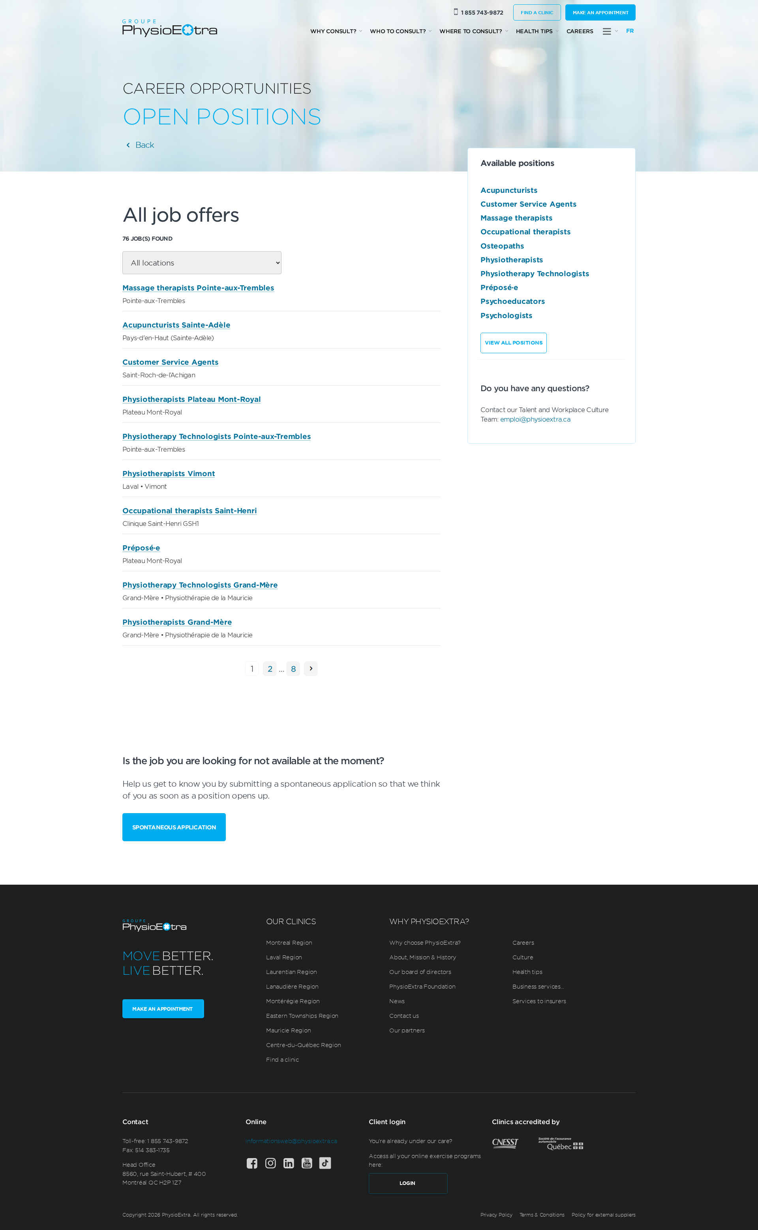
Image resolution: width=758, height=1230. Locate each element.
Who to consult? (398, 31)
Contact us (404, 1015)
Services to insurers (539, 1000)
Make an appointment (601, 12)
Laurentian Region (291, 971)
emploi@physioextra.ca (535, 419)
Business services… (538, 986)
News (397, 1000)
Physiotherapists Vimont (168, 473)
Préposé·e (141, 547)
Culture (522, 957)
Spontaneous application (174, 827)
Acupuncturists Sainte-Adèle (176, 324)
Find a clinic (537, 12)
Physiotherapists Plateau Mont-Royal (191, 399)
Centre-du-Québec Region (303, 1044)
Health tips (534, 31)
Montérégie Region (293, 1000)
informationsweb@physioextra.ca (291, 1140)
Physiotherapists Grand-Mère (177, 622)
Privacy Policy (496, 1214)
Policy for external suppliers (604, 1214)
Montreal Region (289, 942)
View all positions (513, 342)
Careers (580, 31)
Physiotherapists (511, 259)
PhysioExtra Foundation (422, 986)
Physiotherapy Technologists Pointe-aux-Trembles (216, 436)
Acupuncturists (509, 190)
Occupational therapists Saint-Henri (189, 510)
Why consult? (333, 31)
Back (143, 144)
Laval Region (284, 957)
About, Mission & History (422, 957)
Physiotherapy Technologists (534, 273)
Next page (311, 668)
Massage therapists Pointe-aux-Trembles (198, 287)
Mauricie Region (288, 1030)
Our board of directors (420, 971)
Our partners (407, 1030)
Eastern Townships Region (302, 1015)
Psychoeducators (512, 301)
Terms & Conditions (542, 1214)
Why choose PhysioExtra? (424, 942)
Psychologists (506, 315)
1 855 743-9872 (482, 12)
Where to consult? (470, 31)
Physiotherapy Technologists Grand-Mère (200, 584)
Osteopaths (502, 245)
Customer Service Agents (170, 362)
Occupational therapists (525, 232)
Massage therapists (516, 217)
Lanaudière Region (292, 986)
